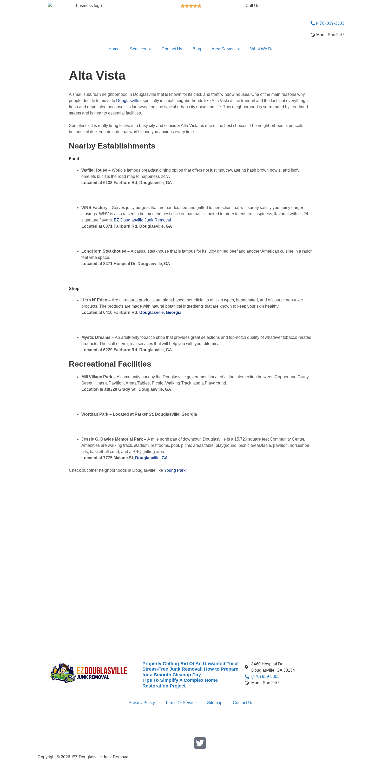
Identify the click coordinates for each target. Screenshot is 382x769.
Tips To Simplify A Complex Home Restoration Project (180, 683)
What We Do (262, 49)
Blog (197, 49)
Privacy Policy (142, 702)
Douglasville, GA (151, 458)
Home (114, 49)
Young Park (175, 470)
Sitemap (214, 702)
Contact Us (172, 49)
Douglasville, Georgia (160, 312)
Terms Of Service (181, 702)
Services (138, 49)
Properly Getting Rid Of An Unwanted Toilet (190, 663)
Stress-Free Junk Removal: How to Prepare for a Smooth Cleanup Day (190, 671)
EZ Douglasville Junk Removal (142, 220)
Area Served (223, 49)
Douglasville (127, 100)
